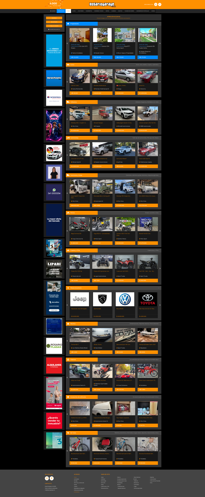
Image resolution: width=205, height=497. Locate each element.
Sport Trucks (98, 276)
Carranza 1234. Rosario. (79, 46)
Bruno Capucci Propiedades (103, 53)
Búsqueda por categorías (79, 488)
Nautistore (120, 348)
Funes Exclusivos (100, 385)
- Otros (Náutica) (136, 477)
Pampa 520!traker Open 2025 (124, 344)
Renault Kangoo (75, 123)
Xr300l (141, 233)
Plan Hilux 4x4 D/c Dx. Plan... (124, 308)
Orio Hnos (143, 126)
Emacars (74, 126)
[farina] (54, 219)
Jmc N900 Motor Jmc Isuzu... (124, 196)
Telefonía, (117, 433)
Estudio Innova (76, 53)
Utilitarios (103, 479)
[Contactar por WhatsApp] (54, 78)
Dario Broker (75, 348)
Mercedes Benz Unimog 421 (79, 196)
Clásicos (119, 477)
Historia (75, 486)
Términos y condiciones (79, 482)
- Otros (151, 482)
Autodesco (121, 385)
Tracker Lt (142, 158)
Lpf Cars (97, 162)
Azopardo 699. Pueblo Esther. (124, 46)
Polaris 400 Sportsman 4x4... (79, 271)
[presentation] (67, 43)
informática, (130, 433)
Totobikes (97, 459)
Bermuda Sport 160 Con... (101, 344)
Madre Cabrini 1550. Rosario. (146, 46)
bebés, (140, 433)
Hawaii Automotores (78, 459)
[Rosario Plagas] (54, 345)
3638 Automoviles (122, 126)
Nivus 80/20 (97, 308)
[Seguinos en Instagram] (155, 4)
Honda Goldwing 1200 (145, 380)
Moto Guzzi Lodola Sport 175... (125, 380)
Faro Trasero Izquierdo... (100, 418)
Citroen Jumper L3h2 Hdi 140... (124, 123)
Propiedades (119, 482)
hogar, (136, 433)
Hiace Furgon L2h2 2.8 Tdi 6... (147, 123)
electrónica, (123, 433)
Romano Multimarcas (77, 85)
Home (75, 477)
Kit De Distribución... (144, 418)
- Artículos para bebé (137, 488)
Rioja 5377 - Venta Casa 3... (101, 46)
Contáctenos (76, 492)
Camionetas (103, 480)
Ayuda (75, 484)
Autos (102, 477)
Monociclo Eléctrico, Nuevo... (79, 453)
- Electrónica (136, 482)
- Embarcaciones (120, 486)
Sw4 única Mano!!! (99, 158)
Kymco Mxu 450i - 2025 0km (147, 271)
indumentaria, (151, 433)
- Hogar (135, 486)
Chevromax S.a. (144, 162)
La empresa (76, 479)
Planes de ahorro (104, 488)
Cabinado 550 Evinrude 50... (146, 344)
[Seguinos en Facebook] (159, 4)
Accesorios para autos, (139, 397)
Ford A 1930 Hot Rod (77, 380)
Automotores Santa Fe (78, 421)
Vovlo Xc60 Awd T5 (121, 158)
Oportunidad (74, 308)
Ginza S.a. (119, 85)
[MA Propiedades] (54, 420)
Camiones (103, 482)
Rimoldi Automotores (101, 126)
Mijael (142, 201)
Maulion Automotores (78, 162)
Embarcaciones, (134, 323)
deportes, (144, 433)
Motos (102, 484)
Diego (97, 89)
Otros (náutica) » (154, 323)
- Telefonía (135, 480)
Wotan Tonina (75, 344)
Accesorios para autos (121, 479)
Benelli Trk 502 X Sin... (122, 233)
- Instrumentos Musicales (155, 480)
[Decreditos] (54, 297)
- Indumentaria (153, 479)
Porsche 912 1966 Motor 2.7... (102, 380)
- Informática (136, 484)
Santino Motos (99, 239)
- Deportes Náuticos (121, 488)
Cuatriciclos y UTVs (105, 486)
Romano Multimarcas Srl (79, 89)
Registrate (54, 22)
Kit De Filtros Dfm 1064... (123, 418)
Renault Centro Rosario (147, 89)
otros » (157, 433)
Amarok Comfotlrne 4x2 (77, 158)
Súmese (75, 480)
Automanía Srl (76, 201)
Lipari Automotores (77, 276)
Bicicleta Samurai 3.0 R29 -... (101, 453)
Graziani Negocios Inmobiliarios (122, 52)
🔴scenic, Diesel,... (99, 85)
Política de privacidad (78, 490)
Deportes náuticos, (144, 323)
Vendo (141, 308)
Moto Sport (75, 239)
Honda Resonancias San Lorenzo (146, 238)
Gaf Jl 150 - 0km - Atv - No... (124, 271)
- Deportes (152, 477)
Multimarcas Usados (123, 162)
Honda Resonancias (146, 276)
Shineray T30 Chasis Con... (101, 196)
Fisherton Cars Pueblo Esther (78, 384)
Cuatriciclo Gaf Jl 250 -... (100, 271)
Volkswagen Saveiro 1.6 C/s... (101, 123)
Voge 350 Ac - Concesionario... (79, 233)
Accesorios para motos (151, 397)
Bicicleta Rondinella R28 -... (123, 453)
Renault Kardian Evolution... (146, 85)
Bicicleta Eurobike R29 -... (146, 453)
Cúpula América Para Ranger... (79, 418)
